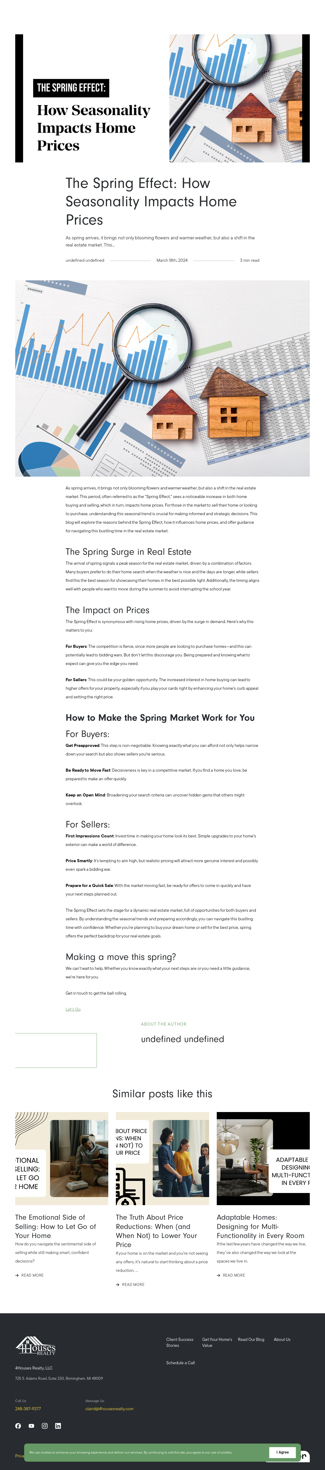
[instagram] (45, 1426)
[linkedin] (58, 1426)
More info (240, 1453)
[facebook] (18, 1426)
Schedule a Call (180, 1363)
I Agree (282, 1453)
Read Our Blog (251, 1340)
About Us (282, 1340)
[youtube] (31, 1426)
